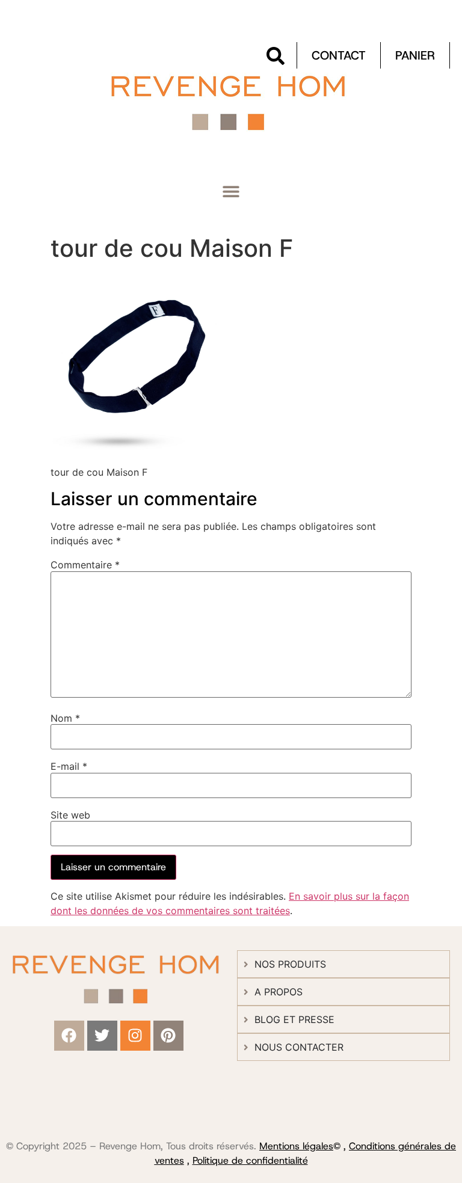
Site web (70, 815)
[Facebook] (69, 1036)
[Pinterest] (168, 1036)
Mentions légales (296, 1146)
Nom (65, 718)
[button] (231, 191)
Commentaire (85, 565)
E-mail (69, 766)
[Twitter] (102, 1036)
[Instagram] (135, 1036)
